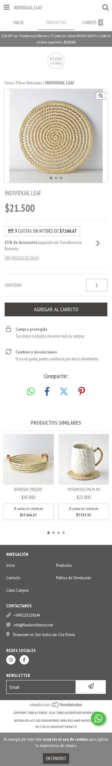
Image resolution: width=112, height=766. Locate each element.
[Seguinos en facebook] (24, 660)
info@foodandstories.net (33, 625)
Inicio (9, 83)
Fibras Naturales (29, 83)
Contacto (13, 578)
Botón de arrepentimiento (56, 727)
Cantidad (13, 285)
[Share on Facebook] (47, 391)
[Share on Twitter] (64, 391)
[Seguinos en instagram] (11, 660)
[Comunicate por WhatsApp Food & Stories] (98, 718)
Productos (64, 565)
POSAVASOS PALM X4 (84, 489)
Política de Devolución (73, 578)
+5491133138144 (27, 615)
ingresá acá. (89, 721)
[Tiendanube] (56, 706)
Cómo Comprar (17, 590)
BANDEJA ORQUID (28, 489)
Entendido (56, 758)
